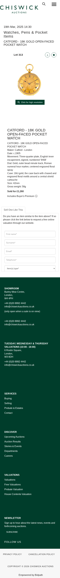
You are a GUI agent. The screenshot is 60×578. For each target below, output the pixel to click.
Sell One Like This (13, 210)
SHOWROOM (11, 288)
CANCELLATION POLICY (42, 554)
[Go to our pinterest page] (19, 547)
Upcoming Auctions (14, 437)
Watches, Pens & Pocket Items (25, 34)
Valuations (9, 480)
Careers (8, 456)
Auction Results (12, 441)
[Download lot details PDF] (47, 54)
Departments (11, 451)
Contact (8, 413)
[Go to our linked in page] (13, 547)
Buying (8, 398)
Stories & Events (13, 446)
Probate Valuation (13, 489)
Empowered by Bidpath (31, 575)
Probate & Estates (13, 408)
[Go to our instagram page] (25, 547)
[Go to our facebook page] (7, 547)
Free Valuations (12, 484)
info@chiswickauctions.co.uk (19, 306)
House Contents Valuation (17, 494)
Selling (8, 403)
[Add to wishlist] (53, 54)
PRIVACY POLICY (12, 554)
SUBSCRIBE (12, 532)
